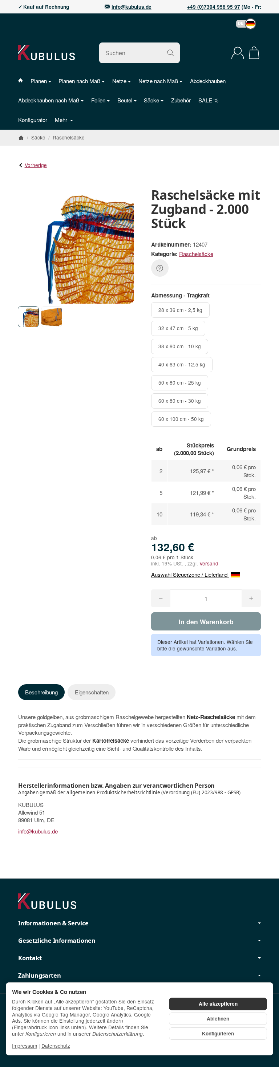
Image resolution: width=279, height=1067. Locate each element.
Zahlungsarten (39, 975)
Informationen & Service (53, 923)
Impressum (24, 1045)
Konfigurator (32, 119)
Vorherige (36, 165)
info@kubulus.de (131, 7)
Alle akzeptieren (218, 1003)
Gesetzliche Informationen (57, 940)
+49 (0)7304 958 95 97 (213, 7)
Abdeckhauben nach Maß (48, 100)
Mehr (62, 119)
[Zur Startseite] (46, 53)
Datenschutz (55, 1045)
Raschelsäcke (196, 253)
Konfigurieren (218, 1033)
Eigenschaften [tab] (92, 692)
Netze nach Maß (158, 81)
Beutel (124, 100)
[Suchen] (170, 52)
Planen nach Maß (79, 81)
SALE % (208, 100)
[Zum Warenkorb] (254, 53)
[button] (242, 24)
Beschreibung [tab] (41, 692)
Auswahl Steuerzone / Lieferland (190, 574)
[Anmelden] (237, 53)
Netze (119, 81)
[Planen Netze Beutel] (24, 80)
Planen (39, 81)
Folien (98, 100)
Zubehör (181, 100)
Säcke (151, 100)
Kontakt (30, 958)
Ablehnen (218, 1018)
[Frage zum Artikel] (160, 268)
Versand (208, 563)
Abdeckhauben (208, 81)
